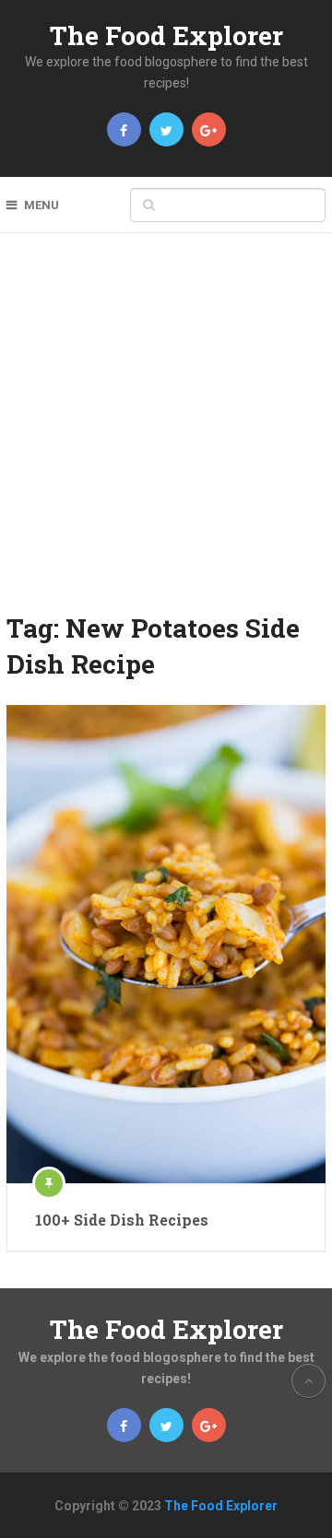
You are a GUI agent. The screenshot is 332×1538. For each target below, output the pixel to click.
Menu (41, 205)
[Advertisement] (166, 435)
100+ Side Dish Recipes (121, 1219)
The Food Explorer (166, 35)
